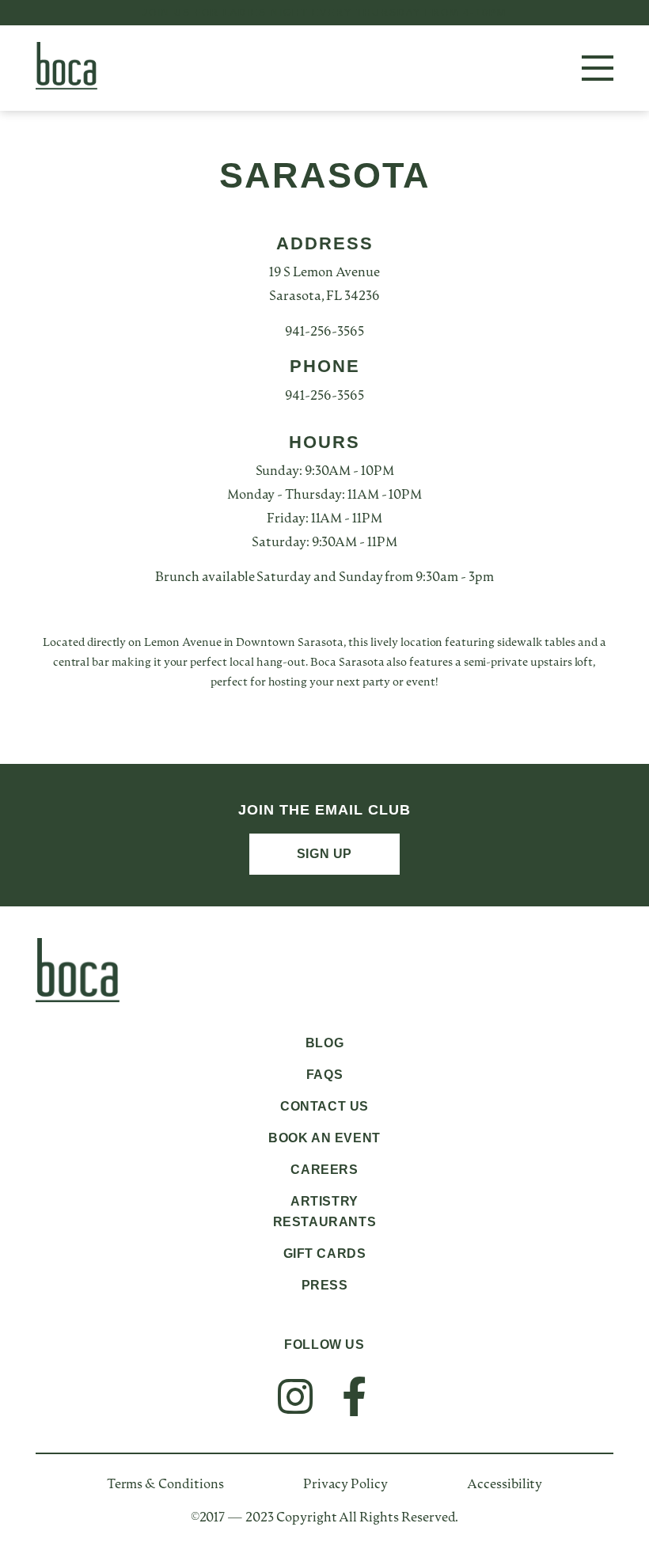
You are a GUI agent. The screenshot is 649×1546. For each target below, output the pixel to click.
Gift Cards (324, 1253)
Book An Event (324, 1137)
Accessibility (504, 1485)
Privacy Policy (345, 1485)
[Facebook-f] (354, 1396)
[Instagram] (295, 1396)
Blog (324, 1042)
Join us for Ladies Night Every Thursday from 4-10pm (324, 12)
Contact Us (324, 1106)
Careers (324, 1169)
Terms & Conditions (165, 1485)
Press (325, 1285)
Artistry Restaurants (325, 1211)
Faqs (324, 1074)
